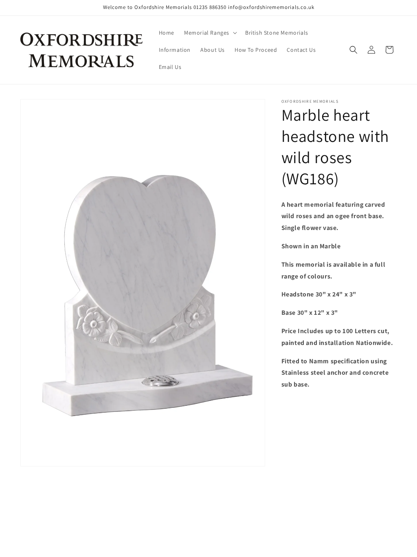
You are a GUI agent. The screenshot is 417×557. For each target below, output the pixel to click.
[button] (209, 32)
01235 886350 (209, 7)
